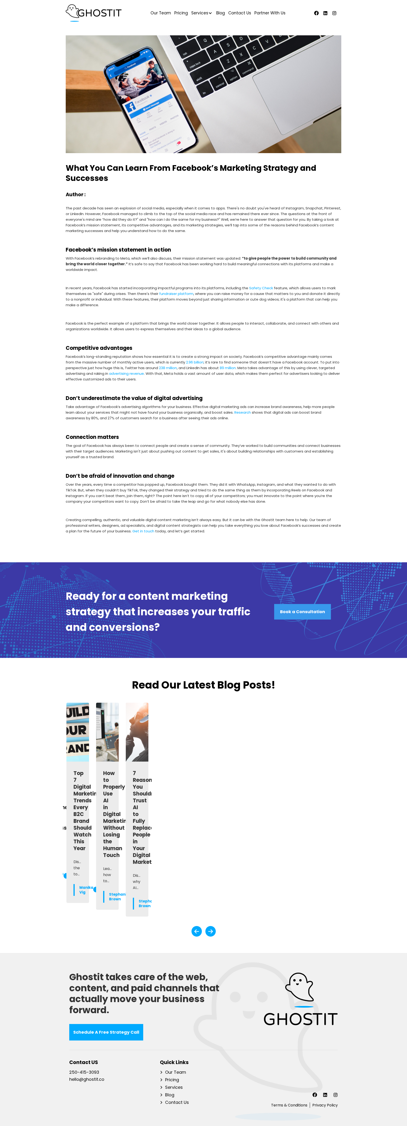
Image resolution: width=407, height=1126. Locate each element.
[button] (201, 13)
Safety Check (261, 288)
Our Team (161, 13)
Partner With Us (269, 13)
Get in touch (143, 531)
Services (174, 1087)
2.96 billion (195, 362)
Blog (220, 13)
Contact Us (239, 13)
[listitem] (78, 810)
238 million (168, 367)
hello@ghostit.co (86, 1079)
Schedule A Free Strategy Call (106, 1032)
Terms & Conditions (289, 1105)
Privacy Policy (325, 1105)
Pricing (181, 13)
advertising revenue (126, 373)
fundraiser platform (176, 293)
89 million (228, 367)
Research (242, 412)
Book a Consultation (302, 612)
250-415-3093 (84, 1072)
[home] (94, 13)
